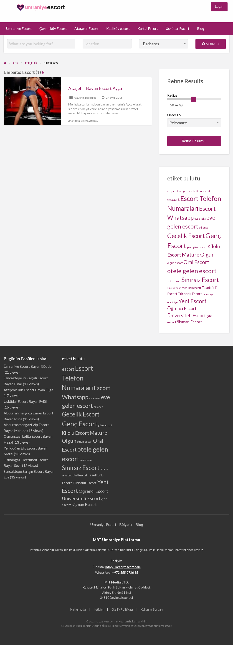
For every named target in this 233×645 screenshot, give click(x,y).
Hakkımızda (78, 609)
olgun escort (175, 263)
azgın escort (187, 191)
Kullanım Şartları (152, 609)
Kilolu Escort (75, 433)
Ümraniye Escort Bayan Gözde (27, 366)
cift (196, 191)
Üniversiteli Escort (186, 315)
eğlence (203, 227)
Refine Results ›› (194, 141)
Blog (200, 28)
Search (212, 44)
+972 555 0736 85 (125, 572)
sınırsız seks (174, 287)
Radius (172, 95)
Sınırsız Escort (200, 279)
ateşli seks (173, 191)
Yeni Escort (192, 301)
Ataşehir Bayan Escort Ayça (95, 88)
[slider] (193, 99)
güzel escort (200, 247)
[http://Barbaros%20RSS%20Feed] (43, 72)
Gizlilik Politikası (122, 609)
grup (189, 247)
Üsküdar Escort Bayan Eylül (25, 401)
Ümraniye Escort (19, 28)
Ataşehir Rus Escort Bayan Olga (28, 390)
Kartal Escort (147, 28)
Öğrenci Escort (182, 308)
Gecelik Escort (186, 235)
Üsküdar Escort (177, 28)
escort (173, 199)
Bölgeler (126, 524)
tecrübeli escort (191, 288)
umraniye (208, 294)
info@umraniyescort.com (123, 567)
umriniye (172, 302)
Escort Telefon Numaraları (77, 377)
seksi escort (174, 281)
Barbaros (90, 97)
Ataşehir (79, 97)
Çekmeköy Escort (53, 28)
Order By (174, 115)
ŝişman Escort (189, 321)
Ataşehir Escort (86, 28)
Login (219, 6)
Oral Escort (196, 262)
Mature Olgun (198, 254)
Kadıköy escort (118, 28)
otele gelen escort (192, 271)
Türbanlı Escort (190, 293)
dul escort (204, 191)
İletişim (99, 609)
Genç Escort (79, 424)
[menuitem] (219, 6)
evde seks (200, 218)
